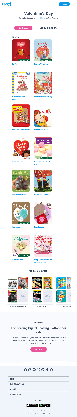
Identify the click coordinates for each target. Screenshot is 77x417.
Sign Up (64, 4)
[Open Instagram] (29, 369)
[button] (17, 290)
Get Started (39, 349)
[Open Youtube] (34, 369)
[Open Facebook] (25, 369)
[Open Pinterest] (42, 369)
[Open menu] (73, 4)
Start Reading (23, 28)
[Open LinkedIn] (51, 369)
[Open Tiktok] (47, 369)
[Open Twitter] (38, 369)
